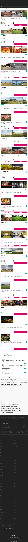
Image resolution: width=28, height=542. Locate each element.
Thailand (1, 460)
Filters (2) (21, 6)
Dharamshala (15, 446)
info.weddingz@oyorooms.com (14, 537)
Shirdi (14, 475)
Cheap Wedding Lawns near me (18, 426)
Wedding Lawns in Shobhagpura (15, 417)
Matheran (15, 452)
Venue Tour (8, 25)
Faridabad (15, 500)
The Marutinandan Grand (5, 368)
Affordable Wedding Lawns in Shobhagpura (6, 417)
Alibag (1, 457)
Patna (1, 492)
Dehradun (1, 512)
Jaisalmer (15, 438)
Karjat (14, 457)
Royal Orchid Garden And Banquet (6, 372)
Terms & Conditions (11, 525)
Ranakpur (15, 460)
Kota (0, 440)
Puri (14, 492)
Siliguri (15, 518)
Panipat (1, 523)
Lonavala (15, 469)
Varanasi (1, 503)
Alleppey (1, 469)
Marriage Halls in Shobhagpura (12, 431)
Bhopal (1, 501)
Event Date (16, 5)
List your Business (3, 528)
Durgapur (1, 446)
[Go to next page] (19, 377)
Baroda (15, 498)
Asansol (15, 463)
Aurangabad (15, 521)
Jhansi (15, 472)
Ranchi (1, 509)
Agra (0, 495)
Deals (7, 528)
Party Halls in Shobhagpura (20, 431)
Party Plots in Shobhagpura (17, 432)
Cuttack (15, 520)
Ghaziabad (1, 489)
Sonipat (1, 478)
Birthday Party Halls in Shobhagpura (9, 432)
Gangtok (1, 458)
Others (15, 466)
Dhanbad (15, 449)
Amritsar (15, 503)
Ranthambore (2, 475)
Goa (14, 489)
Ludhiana (1, 498)
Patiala (15, 458)
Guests (3, 6)
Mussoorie (1, 472)
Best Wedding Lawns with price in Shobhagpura (10, 418)
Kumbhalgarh (1, 463)
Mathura (15, 440)
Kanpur (15, 495)
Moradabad (1, 480)
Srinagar (1, 455)
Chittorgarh (15, 437)
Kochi (14, 509)
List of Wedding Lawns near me (10, 426)
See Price (20, 25)
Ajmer (1, 452)
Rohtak (1, 437)
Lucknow (15, 486)
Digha (1, 443)
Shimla (1, 518)
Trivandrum (1, 466)
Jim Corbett (1, 438)
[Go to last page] (21, 377)
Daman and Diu (16, 523)
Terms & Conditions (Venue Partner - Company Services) (6, 532)
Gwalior (15, 515)
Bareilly (1, 449)
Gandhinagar (1, 520)
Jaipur (1, 486)
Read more (23, 57)
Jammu (15, 443)
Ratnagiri (15, 455)
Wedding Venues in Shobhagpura (4, 431)
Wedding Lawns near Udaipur (8, 427)
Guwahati (1, 506)
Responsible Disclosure (6, 530)
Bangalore (15, 483)
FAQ (6, 525)
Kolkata (1, 483)
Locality (3, 5)
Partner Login (2, 525)
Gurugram (1, 500)
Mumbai (15, 480)
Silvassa (15, 478)
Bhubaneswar (15, 501)
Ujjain (1, 521)
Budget (12, 6)
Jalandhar (1, 515)
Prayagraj (15, 512)
